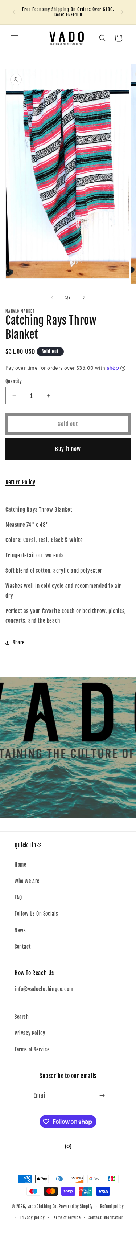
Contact (23, 947)
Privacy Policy (30, 1033)
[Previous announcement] (13, 12)
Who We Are (27, 881)
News (20, 930)
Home (20, 865)
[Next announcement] (123, 12)
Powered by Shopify (76, 1206)
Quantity (13, 381)
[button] (14, 38)
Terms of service (66, 1217)
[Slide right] (84, 297)
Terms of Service (32, 1049)
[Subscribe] (102, 1095)
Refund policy (112, 1206)
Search (22, 1017)
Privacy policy (32, 1217)
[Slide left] (52, 297)
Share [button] (19, 642)
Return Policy (20, 482)
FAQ (18, 897)
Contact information (105, 1217)
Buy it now (68, 448)
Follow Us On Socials (36, 914)
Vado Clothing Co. (43, 1206)
